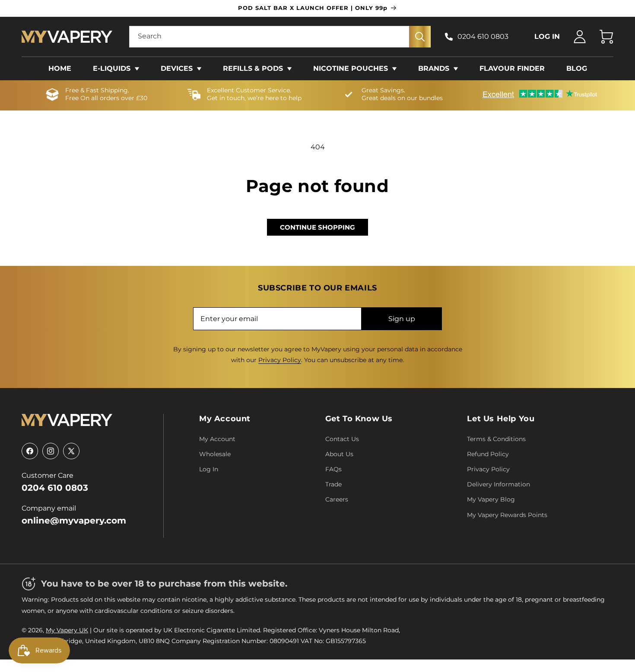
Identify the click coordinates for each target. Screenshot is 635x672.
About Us (339, 454)
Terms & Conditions (496, 439)
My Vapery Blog (491, 499)
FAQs (333, 469)
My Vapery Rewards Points (507, 515)
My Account (225, 418)
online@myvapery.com (74, 520)
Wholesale (215, 454)
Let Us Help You (500, 418)
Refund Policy (488, 454)
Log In (208, 469)
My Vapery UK (67, 630)
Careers (336, 499)
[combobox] (280, 36)
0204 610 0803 (482, 36)
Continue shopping (317, 227)
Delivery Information (498, 484)
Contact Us (342, 439)
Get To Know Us (359, 418)
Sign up (401, 319)
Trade (333, 484)
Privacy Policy (279, 360)
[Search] (420, 36)
